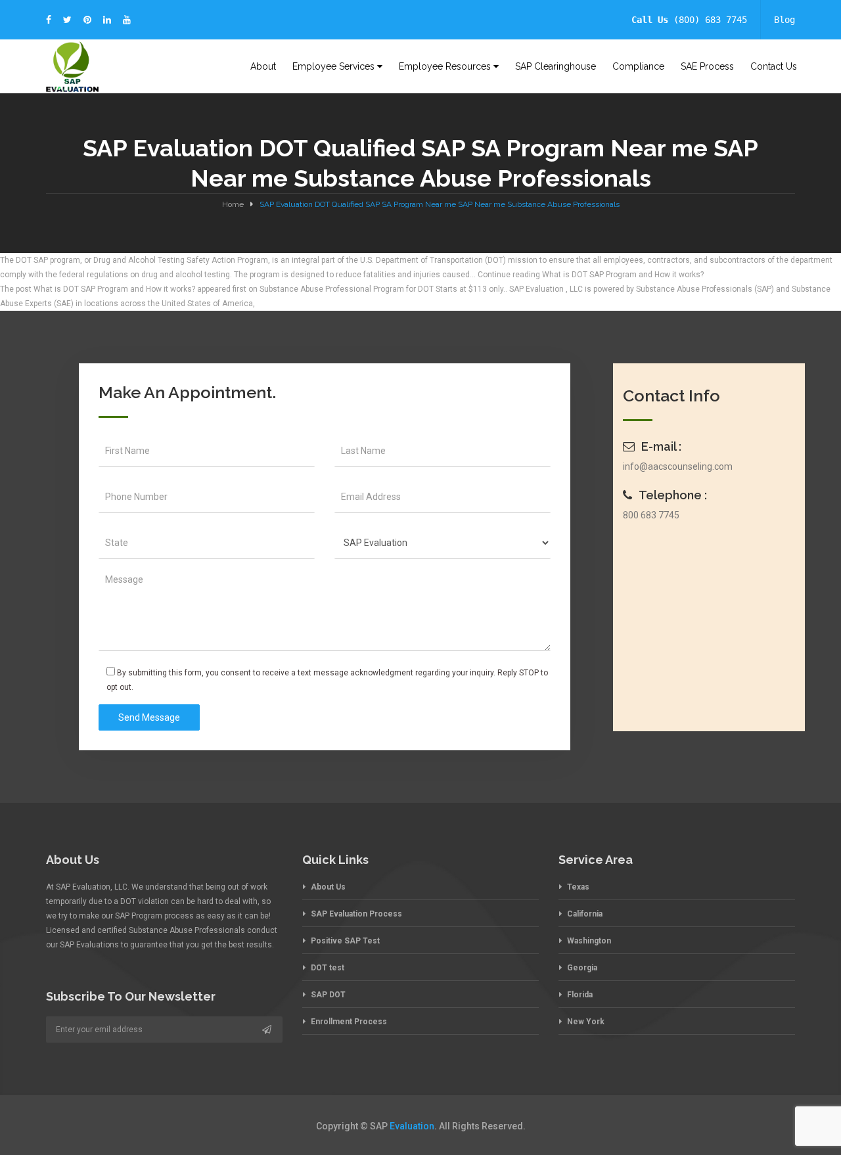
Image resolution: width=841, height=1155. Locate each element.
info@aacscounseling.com (678, 466)
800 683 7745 (651, 515)
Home (233, 204)
